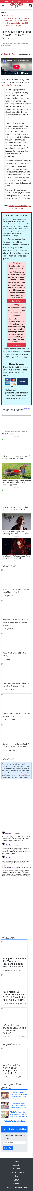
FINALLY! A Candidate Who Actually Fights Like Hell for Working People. (18, 1114)
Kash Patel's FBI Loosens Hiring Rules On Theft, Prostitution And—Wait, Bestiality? (14, 995)
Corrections (16, 1183)
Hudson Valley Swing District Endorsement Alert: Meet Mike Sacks (18, 1105)
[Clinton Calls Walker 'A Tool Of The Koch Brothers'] (16, 702)
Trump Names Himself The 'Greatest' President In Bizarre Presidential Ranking (14, 962)
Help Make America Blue (14, 1121)
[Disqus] (16, 853)
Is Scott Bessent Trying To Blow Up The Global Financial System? (14, 1028)
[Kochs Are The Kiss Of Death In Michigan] (16, 641)
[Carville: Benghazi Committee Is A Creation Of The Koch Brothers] (16, 732)
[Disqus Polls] (16, 804)
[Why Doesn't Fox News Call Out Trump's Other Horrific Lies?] (14, 1055)
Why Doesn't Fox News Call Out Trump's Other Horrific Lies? (11, 1069)
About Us (16, 1165)
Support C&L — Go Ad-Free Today (16, 1)
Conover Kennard (8, 1004)
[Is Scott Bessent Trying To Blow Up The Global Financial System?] (14, 1015)
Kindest (10, 386)
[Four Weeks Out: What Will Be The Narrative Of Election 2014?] (16, 671)
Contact (16, 1168)
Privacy (16, 1176)
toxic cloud (18, 208)
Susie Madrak (9, 54)
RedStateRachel (7, 1037)
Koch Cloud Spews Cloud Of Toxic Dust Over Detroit (16, 35)
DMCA (16, 1180)
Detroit (11, 205)
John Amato (6, 970)
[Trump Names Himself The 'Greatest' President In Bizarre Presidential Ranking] (14, 948)
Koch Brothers (21, 205)
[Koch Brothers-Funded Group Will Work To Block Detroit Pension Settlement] (16, 608)
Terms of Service (24, 775)
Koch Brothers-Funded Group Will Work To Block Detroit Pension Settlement (16, 622)
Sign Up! (7, 1148)
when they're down (9, 85)
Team (16, 1161)
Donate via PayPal (22, 381)
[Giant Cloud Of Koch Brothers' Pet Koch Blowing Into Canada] (16, 578)
